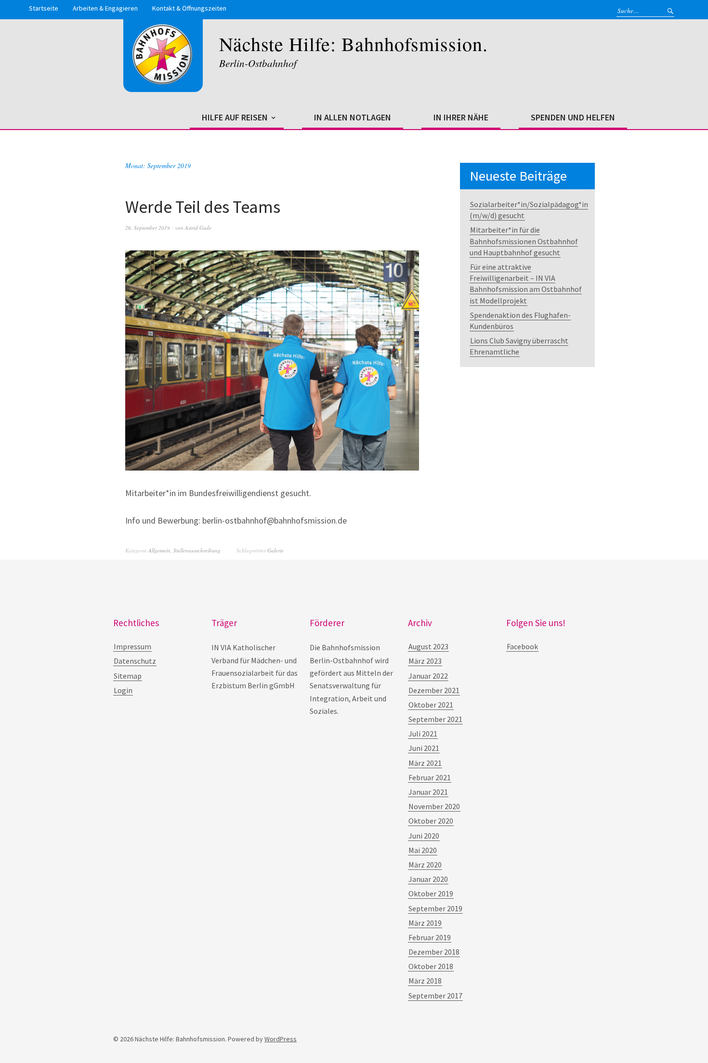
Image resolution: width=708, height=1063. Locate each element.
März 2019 (425, 923)
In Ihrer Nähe (460, 117)
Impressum (132, 646)
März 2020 (425, 864)
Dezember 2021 (433, 690)
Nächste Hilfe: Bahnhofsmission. (353, 43)
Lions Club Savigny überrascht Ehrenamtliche (519, 346)
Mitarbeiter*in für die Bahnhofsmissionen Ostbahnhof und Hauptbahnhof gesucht (524, 241)
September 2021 (435, 719)
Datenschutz (135, 661)
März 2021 (425, 763)
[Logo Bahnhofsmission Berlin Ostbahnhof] (163, 82)
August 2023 (428, 646)
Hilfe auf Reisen (235, 117)
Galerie (275, 550)
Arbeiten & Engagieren (105, 8)
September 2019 (435, 908)
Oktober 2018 (430, 966)
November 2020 (434, 806)
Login (123, 690)
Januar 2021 (428, 792)
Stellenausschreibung (197, 550)
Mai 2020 (422, 850)
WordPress (280, 1039)
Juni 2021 (423, 748)
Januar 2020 (428, 879)
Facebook (522, 646)
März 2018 (425, 980)
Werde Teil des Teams (202, 207)
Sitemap (128, 676)
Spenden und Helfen (573, 117)
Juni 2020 (423, 835)
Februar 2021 (429, 777)
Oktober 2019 (430, 893)
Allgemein (159, 550)
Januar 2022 (428, 676)
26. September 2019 (147, 227)
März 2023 (425, 661)
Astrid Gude (198, 227)
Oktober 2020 (430, 821)
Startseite (43, 8)
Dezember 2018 (433, 952)
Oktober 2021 (430, 704)
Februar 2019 (429, 937)
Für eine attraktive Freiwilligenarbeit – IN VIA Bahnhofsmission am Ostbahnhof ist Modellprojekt (526, 283)
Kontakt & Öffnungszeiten (189, 8)
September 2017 (435, 995)
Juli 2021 (422, 733)
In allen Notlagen (352, 117)
